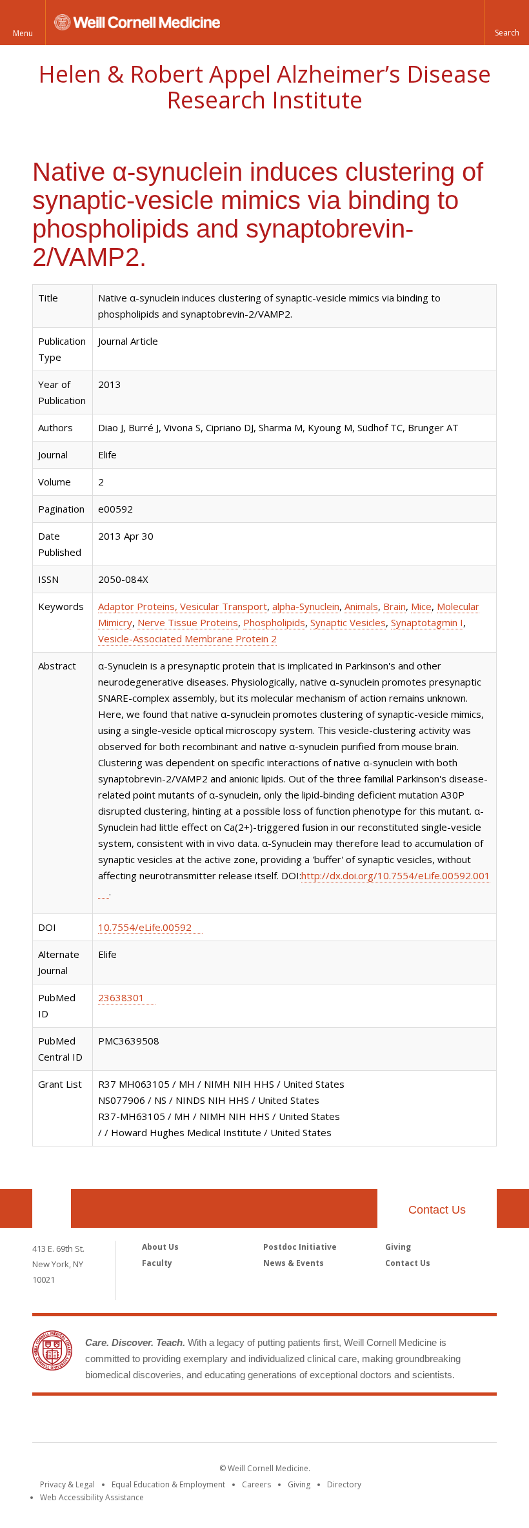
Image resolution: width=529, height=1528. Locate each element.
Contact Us (437, 1209)
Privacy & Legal (67, 1484)
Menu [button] (23, 33)
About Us (160, 1246)
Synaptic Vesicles (348, 622)
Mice (421, 606)
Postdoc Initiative (300, 1246)
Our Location (51, 1208)
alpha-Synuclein (305, 606)
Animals (361, 606)
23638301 (121, 997)
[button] (506, 22)
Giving (398, 1246)
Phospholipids (274, 622)
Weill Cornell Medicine (264, 1421)
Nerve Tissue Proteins (187, 622)
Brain (394, 606)
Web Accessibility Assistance (92, 1497)
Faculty (157, 1263)
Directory (344, 1484)
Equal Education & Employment (168, 1484)
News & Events (293, 1263)
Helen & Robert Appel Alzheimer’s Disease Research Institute (264, 87)
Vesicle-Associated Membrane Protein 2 (187, 638)
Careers (256, 1484)
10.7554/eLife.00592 (145, 927)
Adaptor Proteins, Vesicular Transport (182, 606)
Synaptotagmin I (427, 622)
